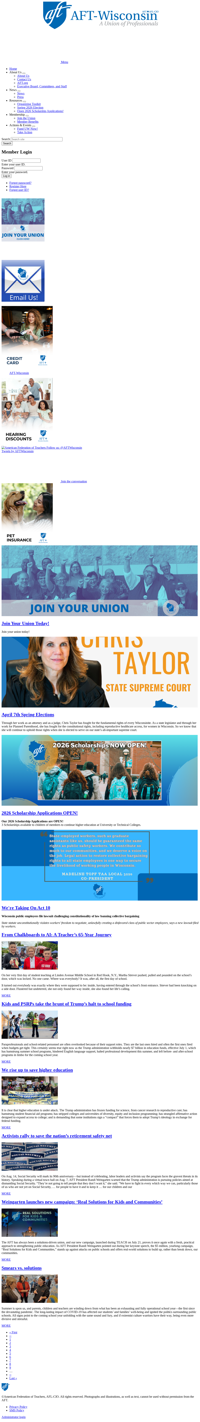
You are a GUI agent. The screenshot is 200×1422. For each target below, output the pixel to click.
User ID (7, 160)
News (20, 93)
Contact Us (24, 79)
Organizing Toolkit (29, 104)
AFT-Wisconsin (19, 373)
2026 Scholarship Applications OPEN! (40, 812)
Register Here (17, 186)
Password (7, 168)
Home (13, 68)
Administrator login (14, 1417)
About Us (23, 75)
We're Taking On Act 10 (26, 907)
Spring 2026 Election (30, 107)
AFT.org (22, 82)
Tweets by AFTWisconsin (18, 451)
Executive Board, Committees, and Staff (42, 86)
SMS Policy (16, 1410)
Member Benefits (27, 121)
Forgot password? (20, 182)
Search (6, 139)
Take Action (24, 132)
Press (20, 97)
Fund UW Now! (27, 128)
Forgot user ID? (19, 190)
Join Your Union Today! (25, 623)
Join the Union (26, 118)
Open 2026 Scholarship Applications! (40, 111)
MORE (6, 995)
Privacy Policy (18, 1406)
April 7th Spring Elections (28, 714)
